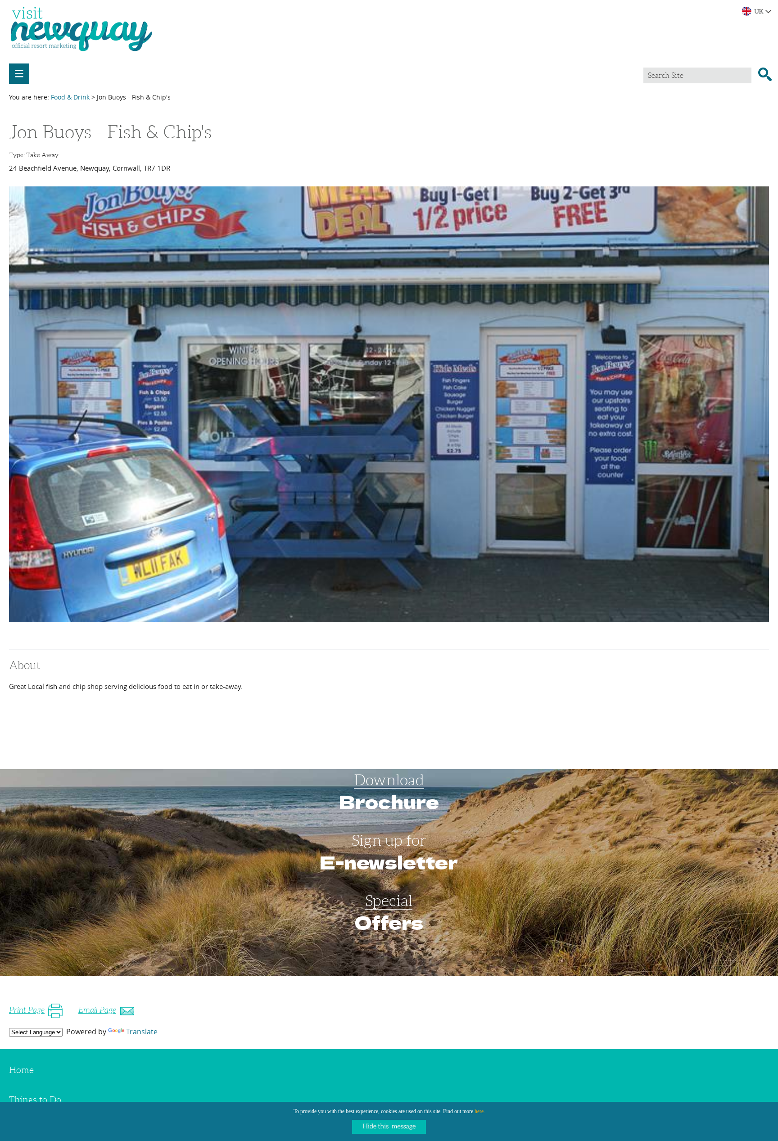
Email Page (97, 1009)
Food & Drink (70, 97)
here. (480, 1111)
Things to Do (35, 1100)
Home (21, 1070)
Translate (142, 1032)
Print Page (27, 1009)
